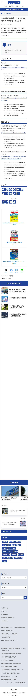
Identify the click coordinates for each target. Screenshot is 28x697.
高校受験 (5, 541)
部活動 (16, 551)
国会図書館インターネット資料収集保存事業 (13, 627)
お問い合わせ (22, 692)
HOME (14, 689)
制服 (4, 558)
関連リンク (7, 52)
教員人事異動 (6, 554)
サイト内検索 (7, 692)
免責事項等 (15, 692)
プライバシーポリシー (13, 695)
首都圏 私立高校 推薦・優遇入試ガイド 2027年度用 (14, 223)
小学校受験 (10, 558)
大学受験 (11, 276)
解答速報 (14, 554)
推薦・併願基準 (16, 545)
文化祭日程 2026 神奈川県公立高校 (14, 9)
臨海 (23, 6)
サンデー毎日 (11, 548)
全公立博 (20, 554)
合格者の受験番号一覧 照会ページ (13, 50)
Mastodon (4, 620)
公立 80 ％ (11, 6)
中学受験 (11, 541)
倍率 (9, 545)
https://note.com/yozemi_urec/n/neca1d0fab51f (13, 133)
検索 (6, 6)
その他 (4, 545)
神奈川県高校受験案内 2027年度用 (14, 242)
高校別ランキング (7, 551)
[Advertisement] (14, 334)
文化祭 (4, 548)
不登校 (4, 561)
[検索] (25, 597)
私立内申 (18, 6)
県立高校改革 (18, 558)
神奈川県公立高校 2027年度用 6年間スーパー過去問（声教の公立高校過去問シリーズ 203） (14, 261)
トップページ (8, 48)
